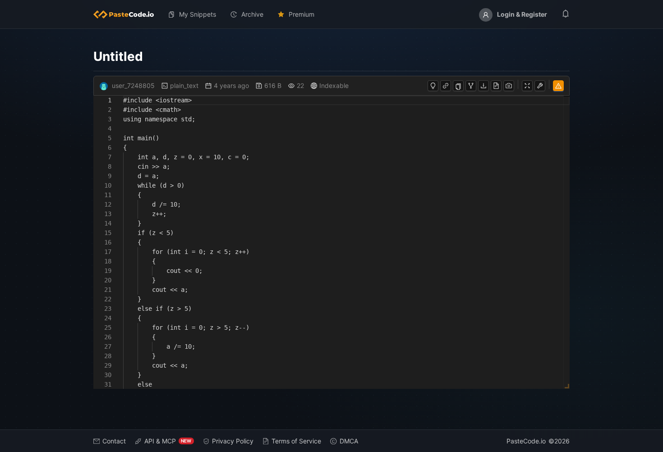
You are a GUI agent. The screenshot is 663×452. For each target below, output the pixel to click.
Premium (301, 14)
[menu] (331, 14)
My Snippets (197, 14)
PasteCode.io (526, 441)
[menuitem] (127, 14)
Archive (252, 14)
